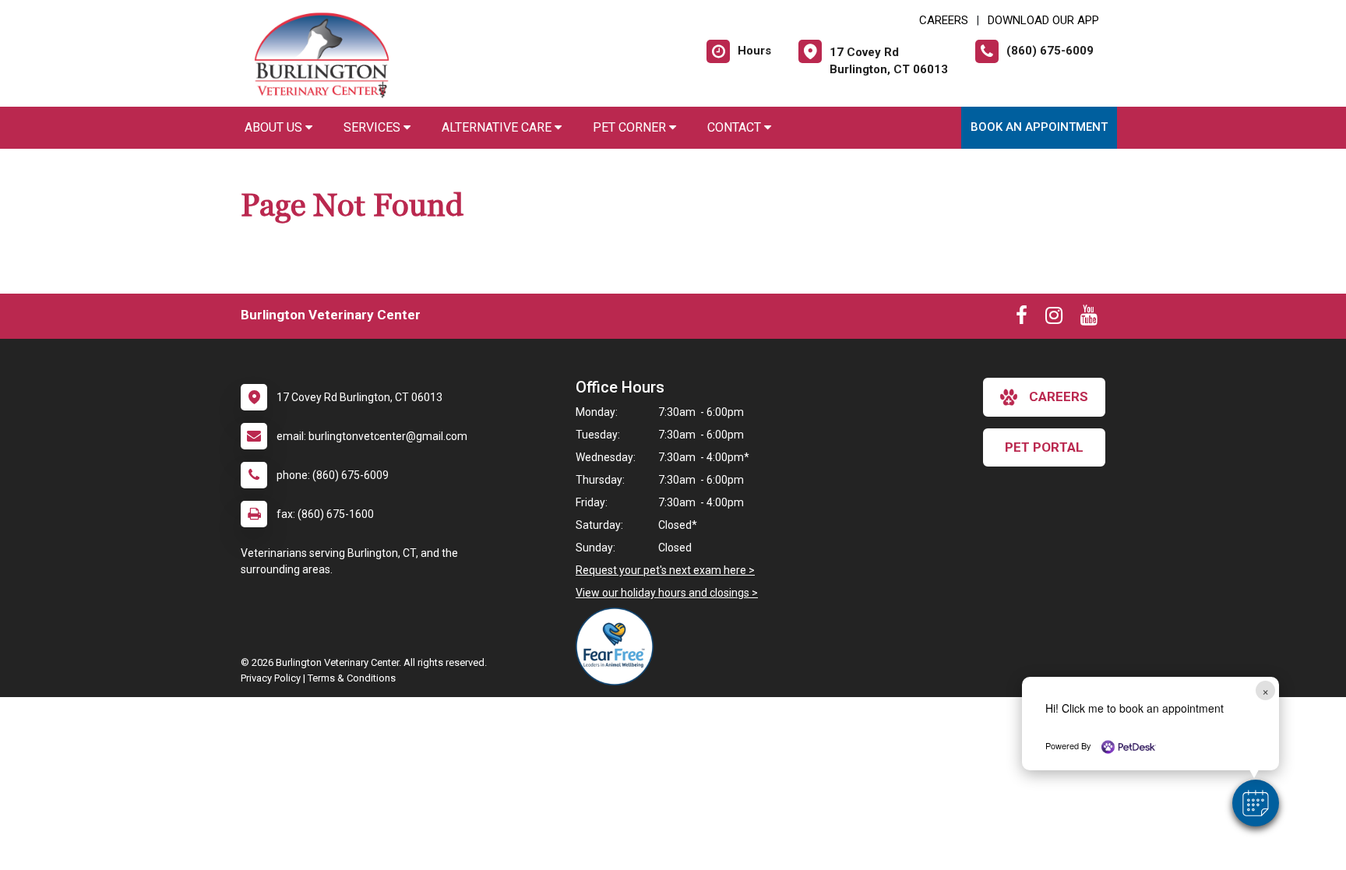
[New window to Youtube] (1089, 318)
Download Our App (1043, 20)
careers (1058, 396)
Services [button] (373, 127)
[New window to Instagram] (1054, 318)
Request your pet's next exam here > (665, 570)
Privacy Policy (271, 678)
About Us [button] (275, 127)
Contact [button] (735, 127)
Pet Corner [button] (631, 127)
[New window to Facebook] (1021, 318)
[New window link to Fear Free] (618, 646)
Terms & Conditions (352, 678)
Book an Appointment (1039, 127)
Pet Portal (1044, 447)
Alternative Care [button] (498, 127)
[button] (1255, 803)
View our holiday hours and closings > (667, 592)
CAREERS (943, 20)
